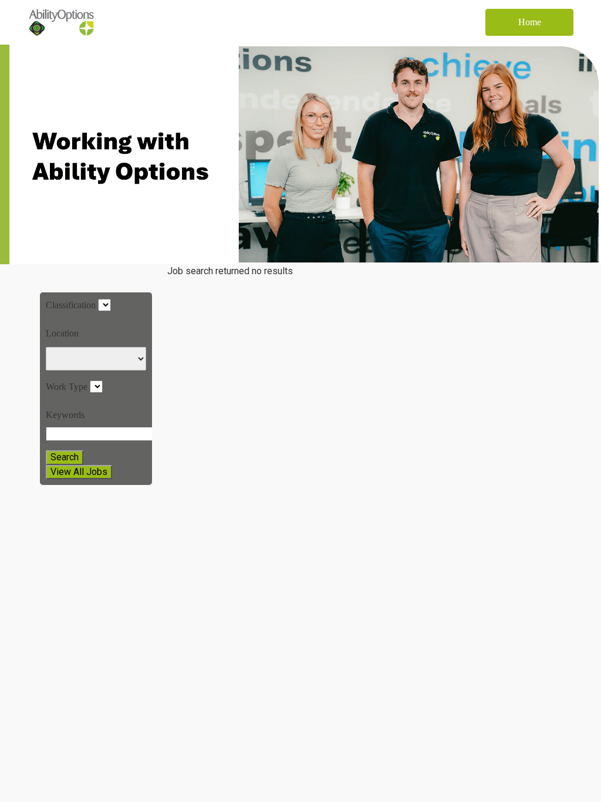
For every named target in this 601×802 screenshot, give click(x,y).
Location (62, 333)
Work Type (66, 387)
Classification (71, 305)
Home (529, 22)
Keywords (65, 415)
